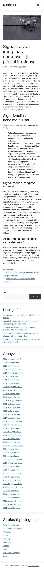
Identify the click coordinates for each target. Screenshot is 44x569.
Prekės (6, 546)
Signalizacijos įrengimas (13, 125)
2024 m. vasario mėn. (12, 453)
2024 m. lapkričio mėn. (12, 425)
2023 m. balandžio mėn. (13, 487)
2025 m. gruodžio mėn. (12, 387)
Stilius (5, 549)
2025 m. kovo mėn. (11, 411)
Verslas (6, 556)
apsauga (15, 253)
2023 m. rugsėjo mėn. (12, 470)
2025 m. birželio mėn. (12, 408)
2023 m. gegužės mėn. (12, 484)
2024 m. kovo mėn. (11, 449)
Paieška (6, 293)
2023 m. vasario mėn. (12, 494)
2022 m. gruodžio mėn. (12, 501)
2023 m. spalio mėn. (11, 466)
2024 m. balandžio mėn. (13, 446)
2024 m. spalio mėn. (11, 428)
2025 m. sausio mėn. (11, 418)
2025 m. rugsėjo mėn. (12, 397)
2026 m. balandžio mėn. (13, 373)
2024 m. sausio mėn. (11, 456)
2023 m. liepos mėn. (11, 477)
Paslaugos (10, 269)
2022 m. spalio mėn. (11, 508)
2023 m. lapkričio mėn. (12, 463)
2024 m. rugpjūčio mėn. (13, 435)
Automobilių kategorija (12, 525)
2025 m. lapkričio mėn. (12, 390)
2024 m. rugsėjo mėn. (12, 432)
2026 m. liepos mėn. (11, 363)
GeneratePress (33, 566)
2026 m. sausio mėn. (11, 383)
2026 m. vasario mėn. (12, 380)
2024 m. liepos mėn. (11, 439)
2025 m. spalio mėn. (11, 394)
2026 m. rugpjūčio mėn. (13, 359)
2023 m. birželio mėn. (12, 480)
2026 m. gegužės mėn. (12, 369)
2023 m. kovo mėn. (11, 491)
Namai (5, 535)
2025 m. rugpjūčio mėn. (12, 401)
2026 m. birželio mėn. (12, 366)
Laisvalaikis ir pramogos (13, 528)
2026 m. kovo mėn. (11, 376)
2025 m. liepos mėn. (11, 404)
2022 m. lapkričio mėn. (12, 505)
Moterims (7, 532)
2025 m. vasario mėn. (12, 414)
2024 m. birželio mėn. (12, 442)
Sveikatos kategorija (11, 553)
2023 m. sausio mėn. (11, 498)
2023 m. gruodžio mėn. (12, 459)
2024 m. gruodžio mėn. (12, 421)
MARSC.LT (9, 5)
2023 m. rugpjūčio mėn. (13, 473)
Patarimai (7, 542)
